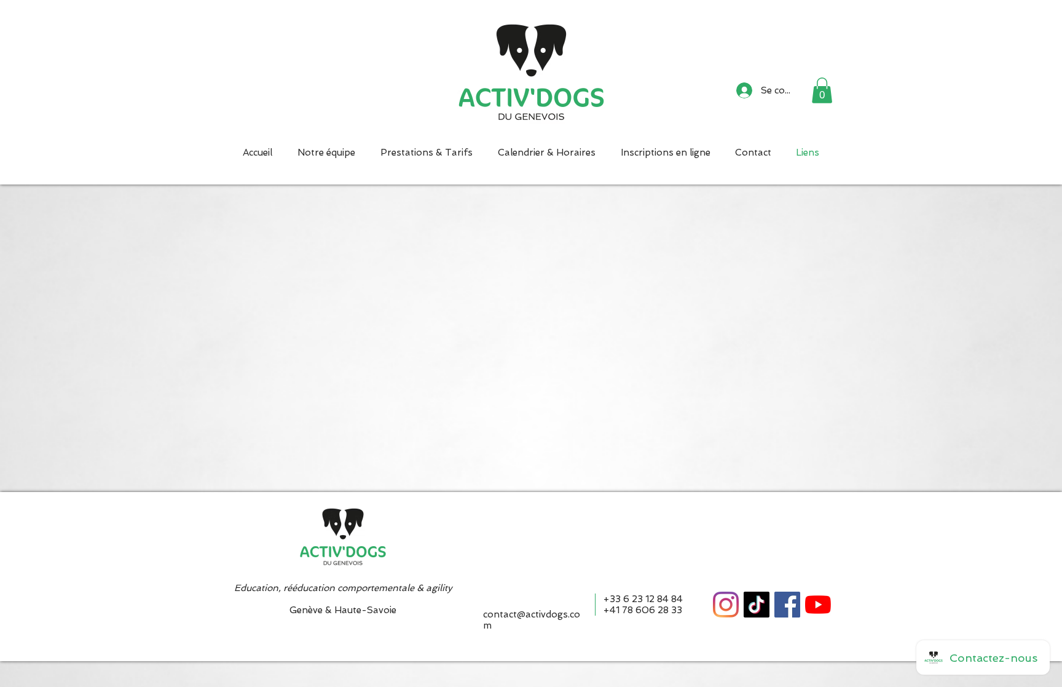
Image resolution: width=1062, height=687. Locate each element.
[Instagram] (726, 605)
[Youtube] (818, 605)
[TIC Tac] (756, 605)
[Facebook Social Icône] (787, 605)
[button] (822, 90)
